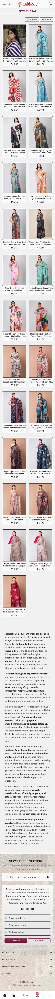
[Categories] (14, 995)
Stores (6, 973)
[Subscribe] (48, 877)
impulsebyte (37, 985)
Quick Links (9, 952)
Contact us (39, 940)
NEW (25, 995)
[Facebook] (22, 909)
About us (15, 940)
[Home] (4, 995)
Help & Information (13, 966)
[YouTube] (32, 909)
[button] (4, 4)
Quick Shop (8, 959)
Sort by (45, 19)
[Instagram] (27, 909)
